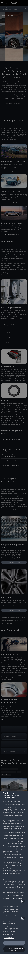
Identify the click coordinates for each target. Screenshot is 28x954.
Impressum (17, 873)
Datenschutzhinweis (7, 873)
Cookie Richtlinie (15, 871)
